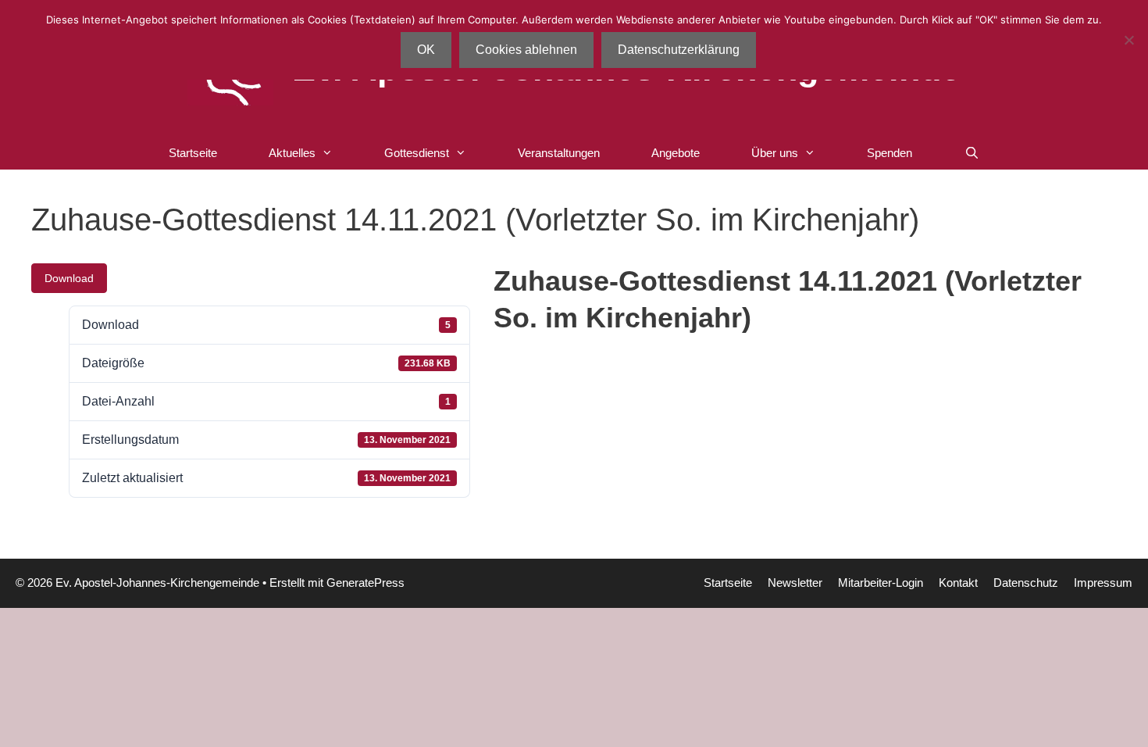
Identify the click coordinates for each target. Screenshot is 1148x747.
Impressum (1103, 582)
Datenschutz (1025, 582)
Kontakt (958, 582)
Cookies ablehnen (526, 49)
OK (426, 49)
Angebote (675, 152)
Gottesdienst (416, 152)
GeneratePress (365, 582)
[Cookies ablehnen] (1128, 40)
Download (69, 278)
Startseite (193, 152)
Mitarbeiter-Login (880, 582)
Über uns (774, 152)
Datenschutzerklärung (679, 49)
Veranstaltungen (559, 152)
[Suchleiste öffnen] (971, 153)
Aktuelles (292, 152)
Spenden (889, 152)
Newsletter (795, 582)
